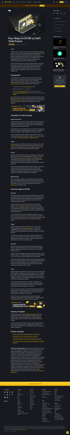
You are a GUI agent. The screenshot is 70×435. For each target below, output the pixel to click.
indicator (32, 217)
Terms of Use (38, 370)
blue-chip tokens (27, 228)
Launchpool (32, 401)
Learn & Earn (44, 402)
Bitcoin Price (44, 405)
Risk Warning (14, 372)
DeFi (43, 53)
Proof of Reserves (58, 400)
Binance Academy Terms (22, 429)
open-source (22, 158)
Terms (19, 400)
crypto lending (27, 86)
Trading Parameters (58, 415)
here (36, 361)
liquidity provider (23, 91)
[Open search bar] (54, 2)
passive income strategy (31, 314)
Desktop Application (21, 411)
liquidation (13, 185)
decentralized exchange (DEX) (20, 92)
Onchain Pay (44, 397)
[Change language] (65, 2)
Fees (55, 410)
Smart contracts (14, 144)
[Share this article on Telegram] (60, 13)
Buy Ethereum (44, 419)
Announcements (20, 394)
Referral (56, 393)
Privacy (19, 401)
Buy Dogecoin (44, 418)
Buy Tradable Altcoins (46, 421)
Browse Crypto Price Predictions (47, 408)
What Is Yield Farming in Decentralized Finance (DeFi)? (26, 334)
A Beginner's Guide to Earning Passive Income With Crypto (27, 339)
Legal (18, 398)
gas (39, 179)
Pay (30, 394)
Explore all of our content (34, 383)
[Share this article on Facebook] (57, 13)
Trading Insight (57, 398)
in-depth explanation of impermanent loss (28, 137)
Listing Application (45, 393)
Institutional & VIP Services (46, 394)
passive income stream (16, 98)
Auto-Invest (32, 403)
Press (18, 397)
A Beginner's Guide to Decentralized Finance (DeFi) (25, 336)
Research (31, 407)
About (19, 391)
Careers (19, 393)
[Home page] (8, 2)
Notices (19, 408)
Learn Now (42, 5)
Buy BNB (43, 415)
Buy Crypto (32, 393)
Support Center (57, 406)
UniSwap (22, 205)
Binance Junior (32, 397)
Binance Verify (57, 413)
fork (18, 210)
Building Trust (20, 403)
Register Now (59, 86)
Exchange (31, 391)
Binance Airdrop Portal (58, 416)
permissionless (38, 158)
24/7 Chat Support (58, 405)
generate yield (14, 83)
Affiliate (56, 391)
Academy (31, 398)
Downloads (19, 410)
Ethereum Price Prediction (46, 411)
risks (19, 100)
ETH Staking (32, 404)
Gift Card (31, 400)
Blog (18, 404)
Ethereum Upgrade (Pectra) (47, 412)
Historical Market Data (58, 397)
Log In (57, 2)
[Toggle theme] (68, 2)
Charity (31, 408)
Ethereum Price (44, 406)
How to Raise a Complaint (59, 419)
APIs (55, 412)
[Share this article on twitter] (54, 13)
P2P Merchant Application (46, 391)
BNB (55, 394)
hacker (38, 147)
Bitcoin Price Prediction (46, 409)
